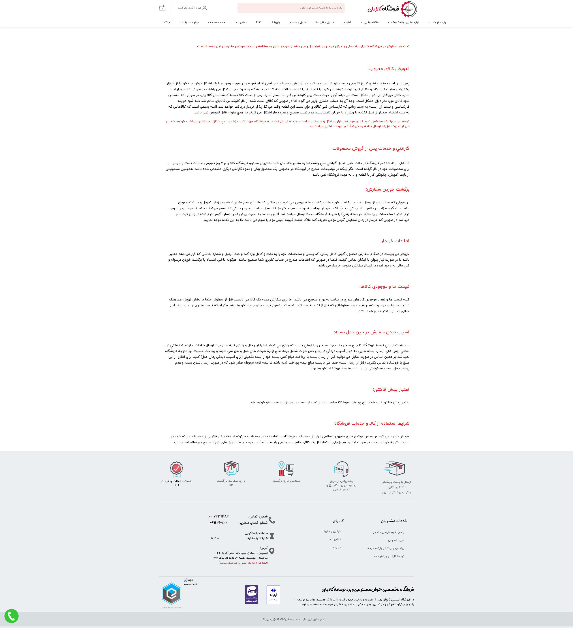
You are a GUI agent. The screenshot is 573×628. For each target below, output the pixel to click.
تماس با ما (241, 22)
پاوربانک (275, 22)
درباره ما (336, 547)
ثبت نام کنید (185, 8)
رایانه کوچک (439, 22)
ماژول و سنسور (298, 22)
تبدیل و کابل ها (325, 22)
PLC (258, 22)
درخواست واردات (189, 22)
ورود (198, 8)
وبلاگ (167, 22)
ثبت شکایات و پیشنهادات (389, 556)
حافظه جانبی (371, 22)
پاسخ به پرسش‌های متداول (388, 532)
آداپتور (347, 22)
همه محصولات (216, 22)
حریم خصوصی (396, 540)
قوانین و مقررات (331, 531)
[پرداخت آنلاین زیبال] (273, 603)
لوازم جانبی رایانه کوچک (405, 22)
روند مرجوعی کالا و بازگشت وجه (387, 548)
